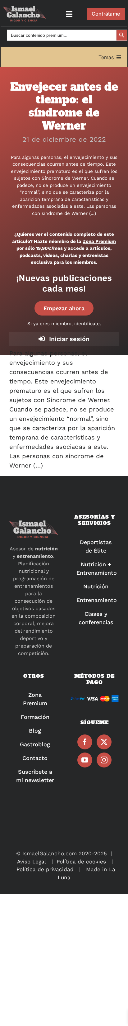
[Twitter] (104, 741)
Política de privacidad (45, 869)
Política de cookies (81, 861)
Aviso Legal (31, 861)
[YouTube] (84, 760)
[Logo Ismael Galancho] (24, 8)
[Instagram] (104, 760)
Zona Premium (99, 241)
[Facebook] (84, 741)
